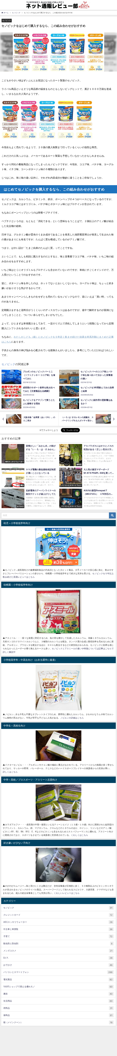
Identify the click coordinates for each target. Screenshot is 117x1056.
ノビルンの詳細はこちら (72, 717)
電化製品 (57, 979)
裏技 (57, 993)
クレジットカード (57, 914)
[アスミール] (58, 611)
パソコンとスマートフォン (57, 972)
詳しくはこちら (10, 771)
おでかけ (57, 965)
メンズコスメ (57, 950)
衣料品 (57, 1008)
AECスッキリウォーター (57, 922)
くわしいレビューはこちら (67, 893)
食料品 (57, 1015)
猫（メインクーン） (57, 1022)
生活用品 (57, 1001)
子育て (57, 936)
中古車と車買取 (57, 929)
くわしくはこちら (79, 835)
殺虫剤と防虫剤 (57, 943)
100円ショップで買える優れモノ (57, 986)
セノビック (6, 20)
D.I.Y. (57, 957)
